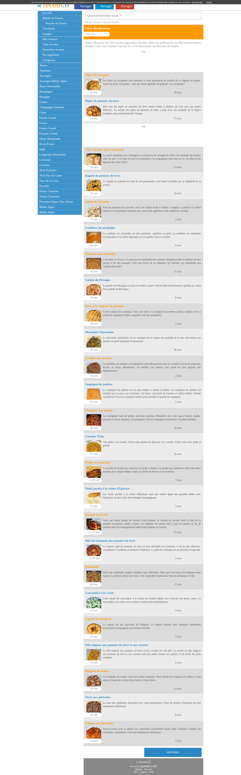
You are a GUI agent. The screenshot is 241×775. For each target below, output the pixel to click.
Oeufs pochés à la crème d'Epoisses (107, 488)
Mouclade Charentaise (99, 332)
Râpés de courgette (97, 74)
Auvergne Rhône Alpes (53, 81)
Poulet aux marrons (97, 462)
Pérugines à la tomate (99, 410)
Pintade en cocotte (96, 514)
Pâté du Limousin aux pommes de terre (110, 540)
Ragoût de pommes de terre (102, 175)
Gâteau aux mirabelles (99, 723)
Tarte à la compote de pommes (104, 306)
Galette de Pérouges (97, 280)
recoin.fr (145, 762)
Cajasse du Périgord (98, 619)
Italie (42, 149)
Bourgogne (45, 91)
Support (143, 772)
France (43, 123)
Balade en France (52, 18)
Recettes (148, 769)
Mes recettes (49, 39)
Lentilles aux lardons (98, 358)
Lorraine (44, 165)
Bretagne (44, 96)
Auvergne (45, 75)
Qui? (135, 772)
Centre (43, 102)
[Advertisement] (143, 60)
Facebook (48, 28)
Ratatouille (92, 566)
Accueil (46, 12)
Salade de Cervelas (97, 201)
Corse (42, 112)
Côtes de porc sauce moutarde (104, 149)
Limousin (45, 159)
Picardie (44, 186)
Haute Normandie (49, 138)
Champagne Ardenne (51, 107)
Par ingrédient (50, 54)
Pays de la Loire (49, 180)
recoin (56, 4)
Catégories (48, 60)
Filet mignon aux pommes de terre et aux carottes (116, 645)
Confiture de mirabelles (100, 227)
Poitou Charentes (49, 196)
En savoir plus (197, 2)
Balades (138, 769)
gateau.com (149, 766)
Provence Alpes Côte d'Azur (56, 201)
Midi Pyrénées (48, 170)
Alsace (43, 65)
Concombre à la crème (99, 592)
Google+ (47, 33)
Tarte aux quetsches (97, 697)
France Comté (47, 128)
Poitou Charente (49, 191)
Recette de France (56, 23)
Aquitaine (45, 70)
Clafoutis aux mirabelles (100, 253)
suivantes (173, 752)
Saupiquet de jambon (98, 384)
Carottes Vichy (94, 436)
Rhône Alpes (47, 207)
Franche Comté (48, 133)
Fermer (209, 2)
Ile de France (47, 144)
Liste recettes (50, 44)
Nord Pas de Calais (50, 175)
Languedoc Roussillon (52, 154)
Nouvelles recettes (53, 49)
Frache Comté (47, 117)
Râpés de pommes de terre (102, 100)
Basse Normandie (49, 86)
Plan (152, 772)
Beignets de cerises (97, 671)
